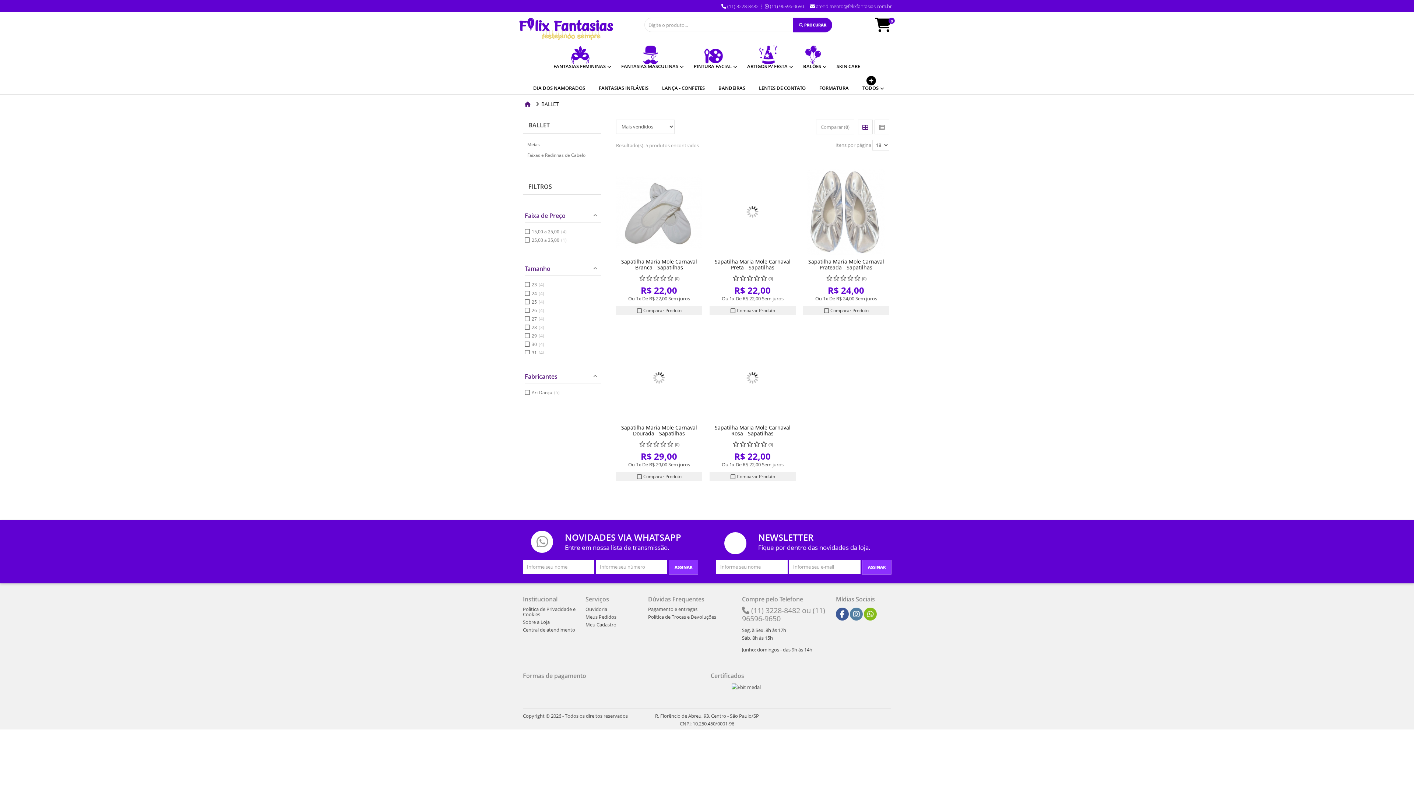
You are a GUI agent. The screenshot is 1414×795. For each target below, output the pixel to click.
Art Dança (546, 392)
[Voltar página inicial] (528, 103)
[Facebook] (842, 614)
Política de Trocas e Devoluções (682, 616)
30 (538, 344)
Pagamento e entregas (672, 609)
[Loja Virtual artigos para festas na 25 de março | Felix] (566, 29)
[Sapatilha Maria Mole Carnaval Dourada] (659, 378)
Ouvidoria (596, 609)
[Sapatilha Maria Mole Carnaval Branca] (659, 212)
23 (538, 285)
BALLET (539, 125)
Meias (533, 144)
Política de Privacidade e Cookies (549, 612)
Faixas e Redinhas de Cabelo (556, 155)
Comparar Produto (662, 310)
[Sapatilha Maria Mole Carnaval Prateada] (846, 212)
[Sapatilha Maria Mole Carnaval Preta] (753, 212)
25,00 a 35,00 (549, 240)
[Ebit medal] (746, 687)
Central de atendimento (549, 629)
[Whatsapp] (870, 614)
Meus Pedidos (600, 616)
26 (538, 310)
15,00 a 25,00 (549, 232)
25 (538, 302)
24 (538, 293)
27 (538, 319)
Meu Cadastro (600, 624)
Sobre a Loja (536, 622)
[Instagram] (856, 614)
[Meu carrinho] (887, 28)
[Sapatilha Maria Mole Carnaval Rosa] (753, 378)
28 (538, 327)
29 (538, 336)
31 (538, 353)
